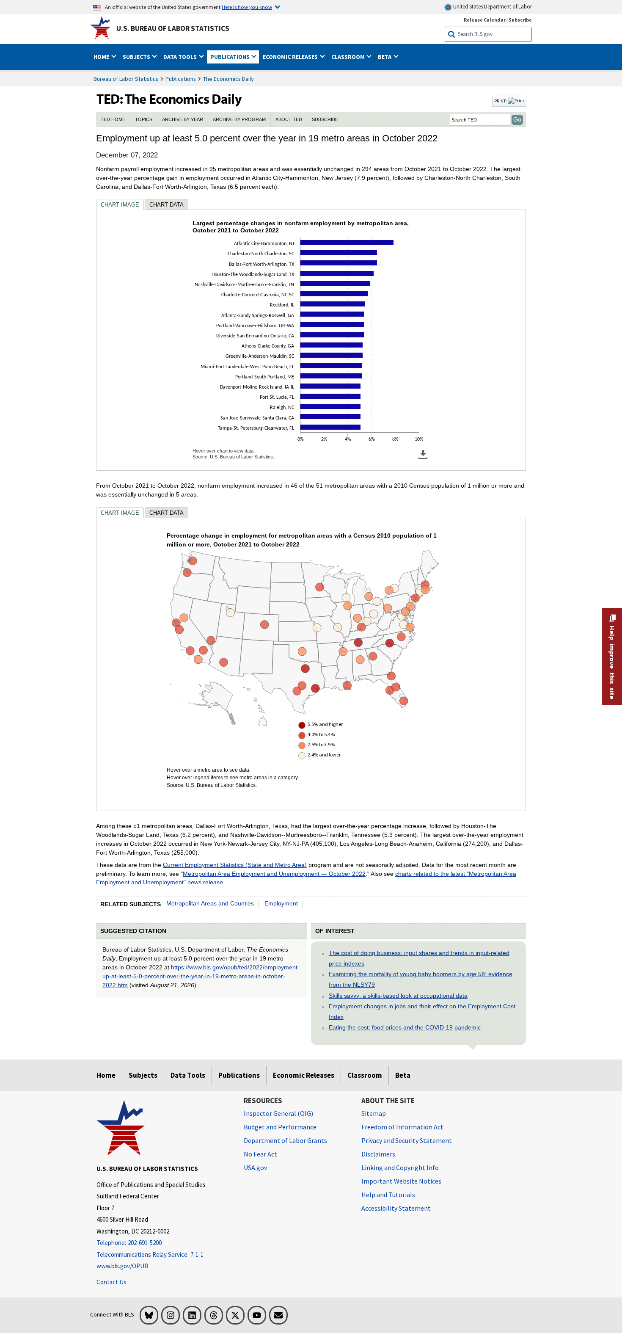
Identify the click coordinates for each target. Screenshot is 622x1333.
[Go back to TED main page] (293, 101)
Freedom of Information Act (402, 1127)
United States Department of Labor (492, 6)
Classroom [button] (348, 57)
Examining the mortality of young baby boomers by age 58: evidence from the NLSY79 (420, 979)
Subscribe (520, 20)
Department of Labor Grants (285, 1140)
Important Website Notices (401, 1181)
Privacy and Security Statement (406, 1140)
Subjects (143, 1075)
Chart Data (166, 204)
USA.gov (255, 1167)
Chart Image (120, 204)
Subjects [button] (137, 57)
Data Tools (188, 1075)
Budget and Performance (280, 1127)
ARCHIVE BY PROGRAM (239, 119)
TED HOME (113, 119)
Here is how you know (247, 6)
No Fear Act (260, 1154)
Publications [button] (230, 57)
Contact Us (111, 1282)
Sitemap (373, 1113)
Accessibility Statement (396, 1208)
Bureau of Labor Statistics (126, 79)
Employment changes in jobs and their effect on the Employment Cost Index (422, 1011)
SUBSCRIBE (325, 119)
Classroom (364, 1075)
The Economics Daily (228, 79)
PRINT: (501, 101)
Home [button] (102, 57)
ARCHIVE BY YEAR (182, 119)
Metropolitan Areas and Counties (210, 903)
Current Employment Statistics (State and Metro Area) (235, 864)
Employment (281, 903)
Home (106, 1075)
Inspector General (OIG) (278, 1113)
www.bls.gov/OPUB (122, 1266)
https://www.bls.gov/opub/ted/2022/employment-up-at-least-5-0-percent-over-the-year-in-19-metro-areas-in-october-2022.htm (201, 976)
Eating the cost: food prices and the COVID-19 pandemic (405, 1027)
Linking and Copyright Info (400, 1167)
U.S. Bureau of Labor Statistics (172, 28)
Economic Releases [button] (291, 57)
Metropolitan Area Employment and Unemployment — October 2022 (274, 873)
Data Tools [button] (180, 57)
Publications (180, 79)
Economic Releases (303, 1075)
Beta (402, 1075)
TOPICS (143, 119)
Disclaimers (378, 1154)
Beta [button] (385, 57)
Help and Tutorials (388, 1194)
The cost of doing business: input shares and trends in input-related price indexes (419, 958)
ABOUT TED (288, 119)
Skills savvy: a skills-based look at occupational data (398, 995)
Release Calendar (485, 20)
